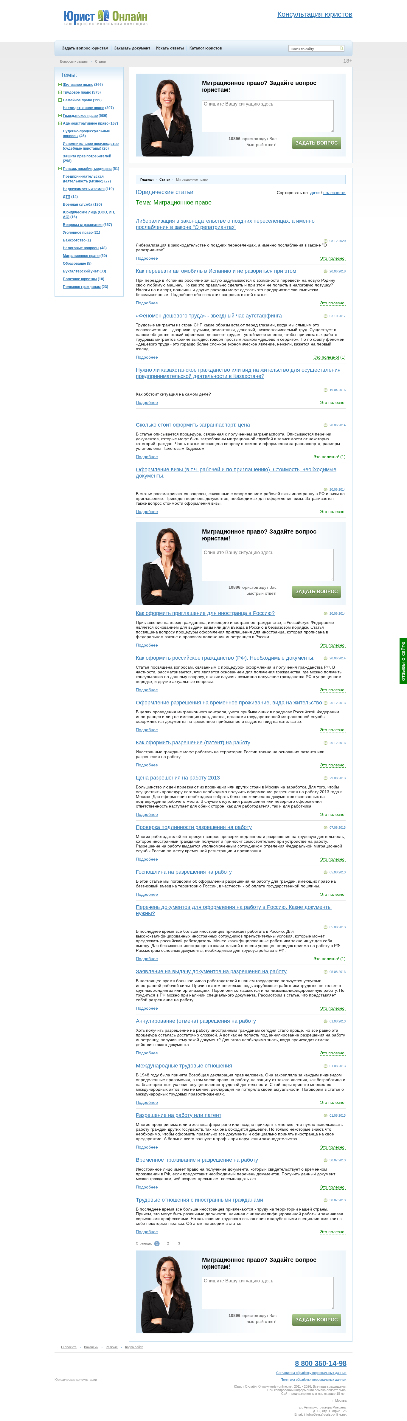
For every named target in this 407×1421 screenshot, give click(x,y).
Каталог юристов (205, 48)
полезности (334, 192)
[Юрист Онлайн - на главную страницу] (105, 19)
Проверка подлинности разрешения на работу (194, 827)
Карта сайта (134, 1347)
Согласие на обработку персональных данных (311, 1372)
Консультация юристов (314, 14)
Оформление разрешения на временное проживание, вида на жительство (229, 703)
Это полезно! (333, 258)
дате (315, 192)
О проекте (69, 1347)
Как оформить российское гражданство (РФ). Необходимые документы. (225, 658)
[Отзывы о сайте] (403, 661)
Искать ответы (170, 48)
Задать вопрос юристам (85, 48)
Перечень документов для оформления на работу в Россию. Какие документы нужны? (234, 910)
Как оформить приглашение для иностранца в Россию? (205, 613)
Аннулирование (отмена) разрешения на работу (196, 1021)
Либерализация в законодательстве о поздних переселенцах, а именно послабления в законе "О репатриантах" (225, 224)
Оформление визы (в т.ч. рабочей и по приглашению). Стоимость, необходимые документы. (236, 473)
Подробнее (147, 258)
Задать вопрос (317, 142)
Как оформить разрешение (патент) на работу (193, 743)
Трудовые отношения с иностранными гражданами (199, 1200)
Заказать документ (132, 48)
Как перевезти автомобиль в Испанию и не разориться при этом (216, 271)
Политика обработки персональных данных (314, 1379)
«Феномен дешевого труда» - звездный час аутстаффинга (209, 316)
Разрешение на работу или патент (178, 1115)
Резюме (112, 1347)
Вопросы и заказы (74, 61)
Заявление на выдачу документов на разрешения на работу (211, 971)
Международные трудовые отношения (184, 1066)
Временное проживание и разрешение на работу (197, 1160)
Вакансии (91, 1347)
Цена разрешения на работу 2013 (178, 778)
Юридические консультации (76, 1379)
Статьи (100, 61)
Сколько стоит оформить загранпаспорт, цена (193, 425)
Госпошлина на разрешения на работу (184, 872)
